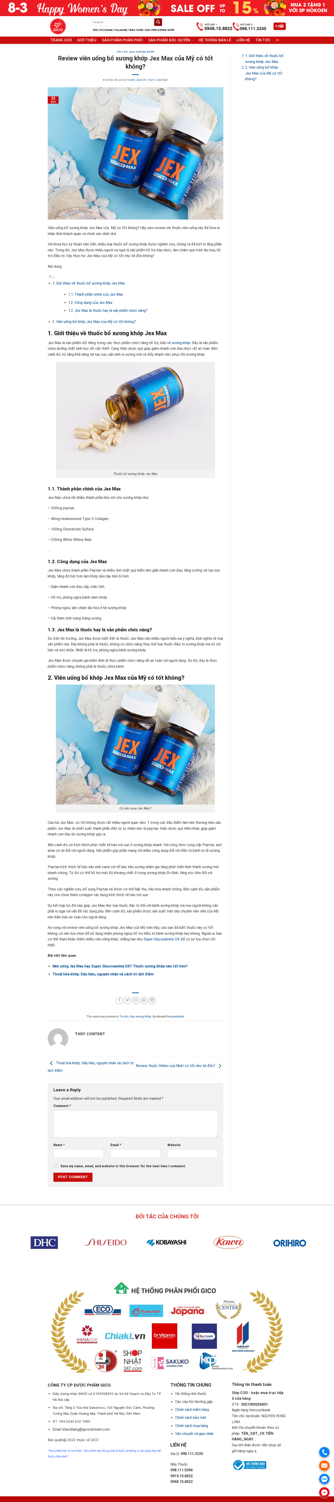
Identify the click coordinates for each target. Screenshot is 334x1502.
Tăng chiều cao (139, 30)
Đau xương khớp (142, 51)
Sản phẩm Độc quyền (169, 40)
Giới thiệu (86, 40)
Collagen (120, 30)
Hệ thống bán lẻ (215, 40)
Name (59, 1145)
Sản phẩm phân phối (122, 40)
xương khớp (181, 343)
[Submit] (158, 22)
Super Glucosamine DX (162, 939)
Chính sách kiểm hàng (192, 1409)
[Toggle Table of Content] (51, 277)
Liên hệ (243, 40)
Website (174, 1145)
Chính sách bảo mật (190, 1417)
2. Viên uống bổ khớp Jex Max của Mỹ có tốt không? (94, 322)
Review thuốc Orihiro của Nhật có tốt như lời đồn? (176, 1066)
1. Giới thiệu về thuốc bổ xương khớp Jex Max (88, 283)
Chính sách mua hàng (191, 1426)
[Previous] (159, 1264)
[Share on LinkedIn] (152, 1000)
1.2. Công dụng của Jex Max (90, 302)
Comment (62, 1106)
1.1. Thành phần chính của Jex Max (95, 294)
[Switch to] (277, 40)
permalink (177, 1016)
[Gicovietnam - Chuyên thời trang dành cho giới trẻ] (66, 26)
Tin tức (262, 40)
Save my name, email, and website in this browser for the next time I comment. (123, 1166)
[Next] (171, 1264)
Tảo (95, 30)
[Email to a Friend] (136, 1000)
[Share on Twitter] (127, 1000)
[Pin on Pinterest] (144, 1000)
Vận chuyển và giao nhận (194, 1434)
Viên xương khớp (162, 30)
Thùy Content (157, 80)
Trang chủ (61, 40)
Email (115, 1145)
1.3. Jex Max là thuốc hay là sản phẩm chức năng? (107, 310)
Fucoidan (105, 30)
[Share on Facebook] (119, 1000)
